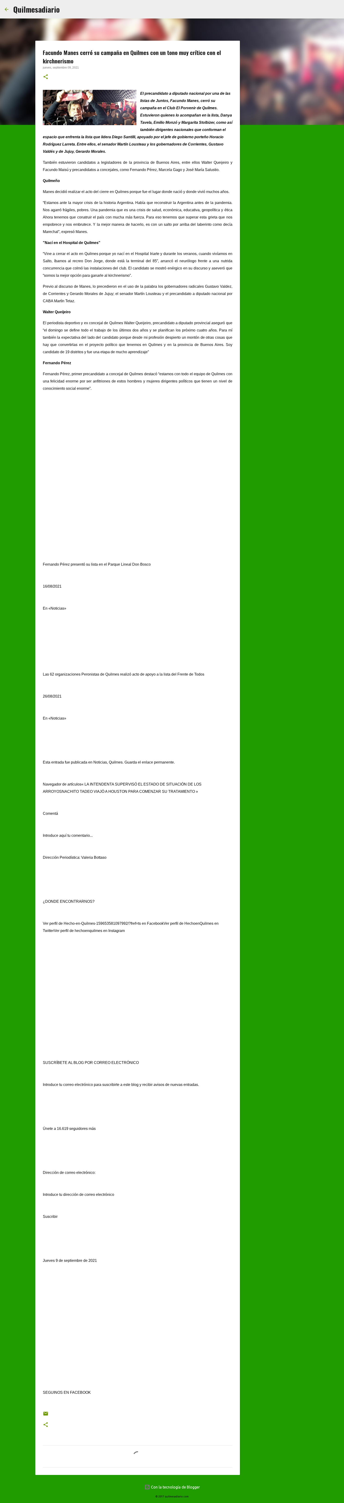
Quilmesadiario (36, 9)
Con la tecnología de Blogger (175, 1487)
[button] (45, 77)
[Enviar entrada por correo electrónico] (45, 1415)
